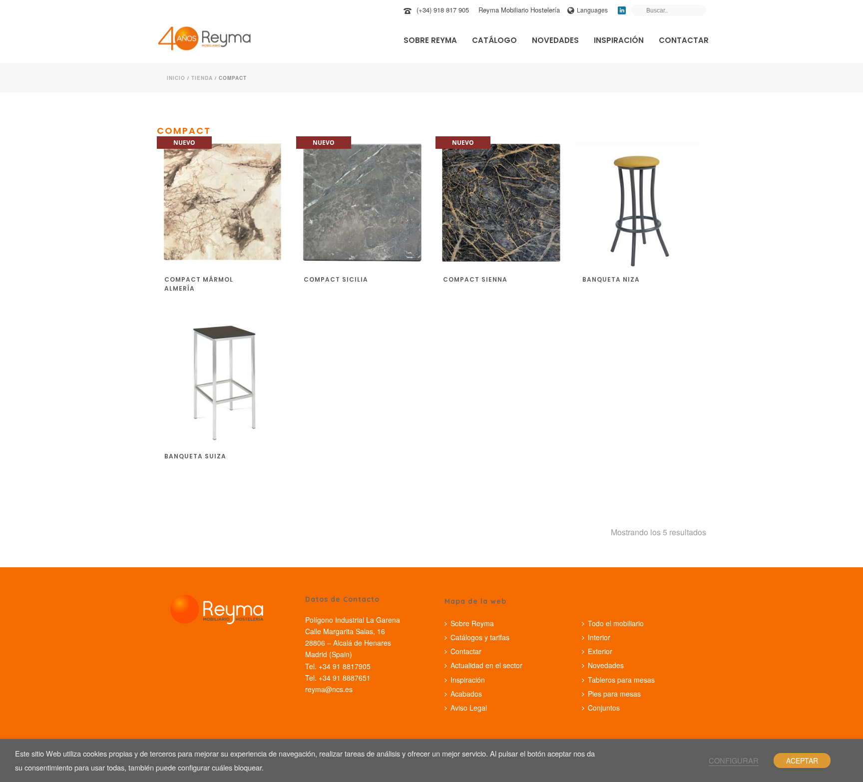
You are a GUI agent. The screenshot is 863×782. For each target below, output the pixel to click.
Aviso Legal (468, 708)
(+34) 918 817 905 (443, 9)
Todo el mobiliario (616, 623)
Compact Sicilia (336, 279)
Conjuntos (604, 708)
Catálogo (494, 40)
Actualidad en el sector (486, 665)
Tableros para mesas (621, 680)
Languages (592, 9)
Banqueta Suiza (195, 456)
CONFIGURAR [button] (734, 760)
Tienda (202, 77)
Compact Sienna (475, 279)
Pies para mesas (614, 694)
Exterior (600, 651)
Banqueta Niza (611, 279)
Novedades (555, 40)
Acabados (466, 694)
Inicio (176, 77)
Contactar (684, 40)
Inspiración (619, 40)
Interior (599, 637)
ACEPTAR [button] (802, 761)
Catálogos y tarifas (479, 637)
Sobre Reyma (430, 40)
